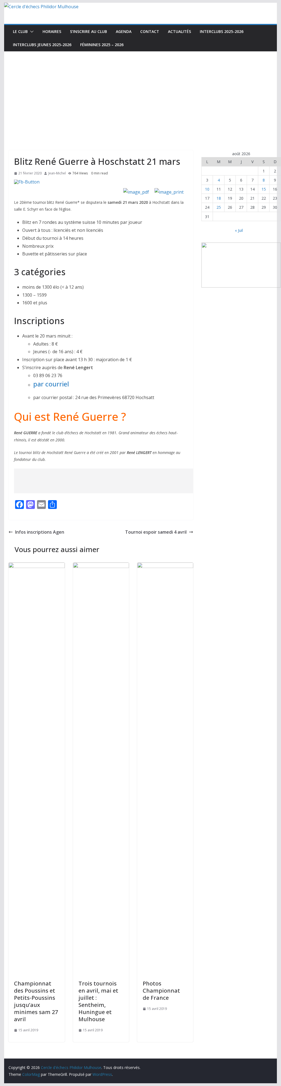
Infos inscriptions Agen (39, 532)
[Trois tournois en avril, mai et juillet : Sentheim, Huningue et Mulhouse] (101, 566)
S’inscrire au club (88, 31)
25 (219, 207)
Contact (149, 31)
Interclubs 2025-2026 (221, 31)
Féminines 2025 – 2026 (101, 44)
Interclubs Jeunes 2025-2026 (42, 44)
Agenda (123, 31)
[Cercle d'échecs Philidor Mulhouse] (41, 7)
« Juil (239, 230)
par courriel (51, 383)
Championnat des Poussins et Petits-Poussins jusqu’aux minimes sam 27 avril (36, 1001)
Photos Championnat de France (161, 990)
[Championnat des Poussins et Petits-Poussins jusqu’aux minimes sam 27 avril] (36, 566)
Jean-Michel (57, 173)
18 (219, 198)
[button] (31, 31)
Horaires (52, 31)
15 (264, 189)
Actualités (179, 31)
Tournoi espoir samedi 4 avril (156, 532)
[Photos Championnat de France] (165, 566)
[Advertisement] (140, 92)
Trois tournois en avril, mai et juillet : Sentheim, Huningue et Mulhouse (98, 1001)
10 (207, 189)
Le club (20, 31)
